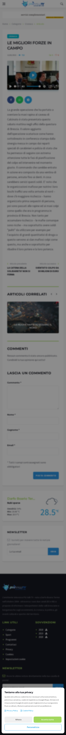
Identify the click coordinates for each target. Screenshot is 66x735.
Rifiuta (18, 719)
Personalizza (33, 727)
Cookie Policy (28, 710)
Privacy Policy (12, 710)
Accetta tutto (47, 719)
